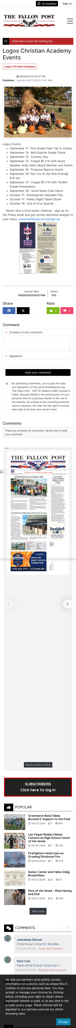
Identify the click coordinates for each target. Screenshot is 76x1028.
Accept (63, 1022)
